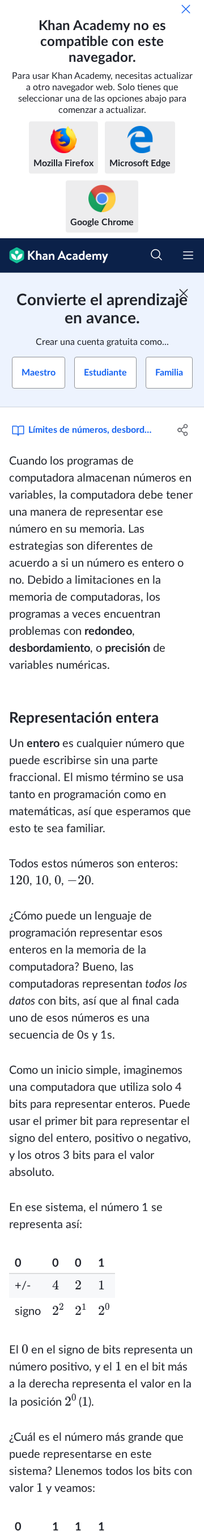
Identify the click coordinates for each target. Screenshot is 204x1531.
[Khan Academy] (54, 255)
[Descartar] (186, 9)
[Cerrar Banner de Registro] (183, 293)
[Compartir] (183, 430)
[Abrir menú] (188, 255)
